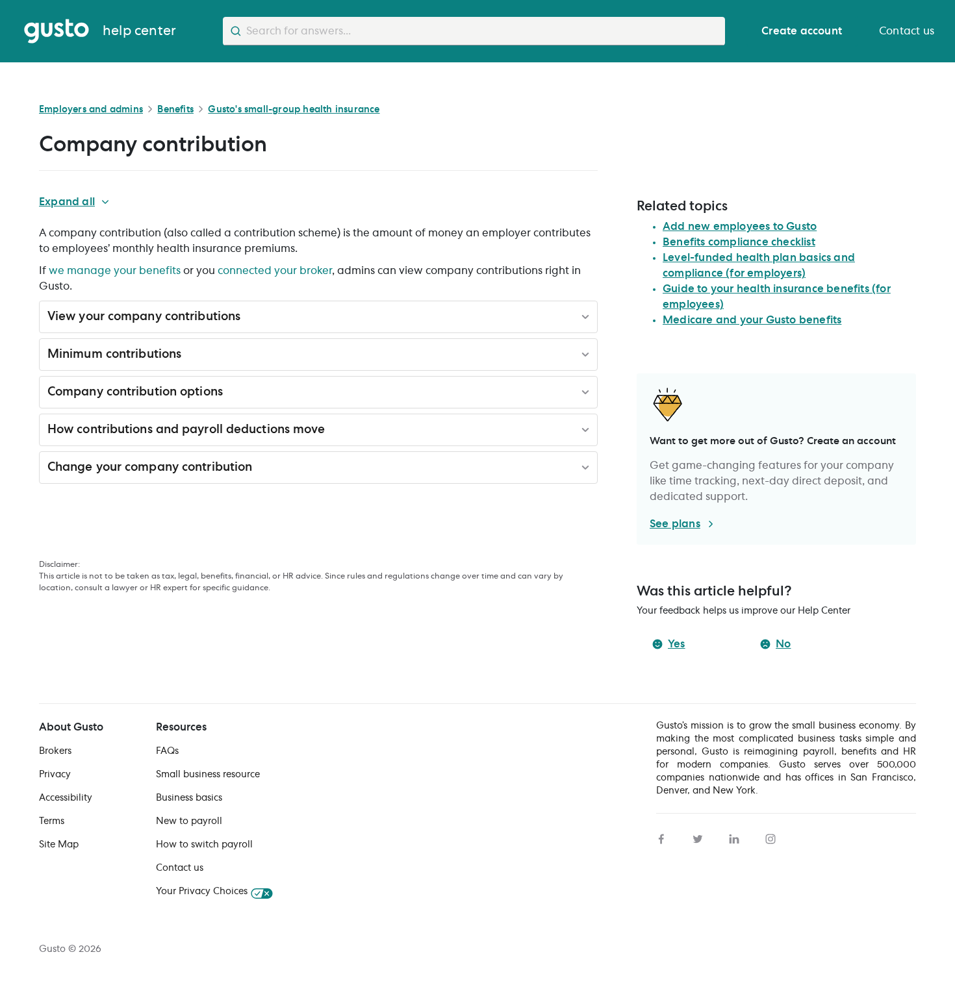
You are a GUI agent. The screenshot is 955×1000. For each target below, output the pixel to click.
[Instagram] (770, 837)
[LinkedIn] (734, 837)
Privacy (55, 774)
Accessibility (65, 798)
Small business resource (208, 774)
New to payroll (189, 821)
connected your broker (275, 271)
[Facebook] (661, 837)
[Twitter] (698, 837)
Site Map (59, 844)
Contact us (179, 868)
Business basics (189, 798)
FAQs (167, 751)
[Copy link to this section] (248, 318)
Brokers (55, 751)
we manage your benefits (115, 271)
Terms (51, 821)
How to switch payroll (204, 844)
